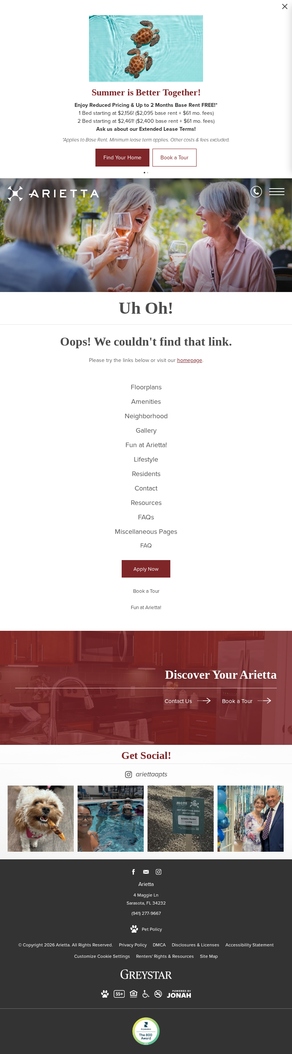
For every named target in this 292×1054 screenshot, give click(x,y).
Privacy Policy (133, 944)
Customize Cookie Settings (102, 956)
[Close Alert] (285, 8)
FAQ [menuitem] (146, 545)
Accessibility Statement (249, 944)
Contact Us (179, 701)
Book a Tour (238, 701)
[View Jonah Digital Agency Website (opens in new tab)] (179, 995)
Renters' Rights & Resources (165, 956)
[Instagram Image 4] (250, 819)
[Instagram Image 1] (41, 819)
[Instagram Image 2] (111, 819)
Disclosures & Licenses (195, 944)
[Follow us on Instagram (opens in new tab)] (158, 871)
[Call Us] (256, 191)
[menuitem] (146, 387)
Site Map (209, 956)
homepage (189, 360)
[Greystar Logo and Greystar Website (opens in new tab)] (146, 978)
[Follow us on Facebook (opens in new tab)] (133, 871)
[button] (144, 172)
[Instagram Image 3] (181, 819)
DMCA (159, 944)
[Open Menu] (276, 191)
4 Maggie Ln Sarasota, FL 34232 (146, 899)
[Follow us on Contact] (146, 871)
